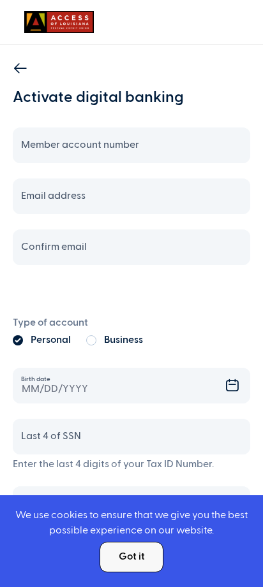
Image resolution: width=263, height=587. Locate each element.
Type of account (50, 323)
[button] (238, 385)
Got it (132, 557)
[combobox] (131, 385)
